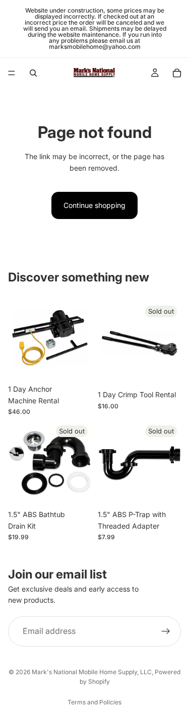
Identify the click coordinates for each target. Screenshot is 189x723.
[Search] (33, 73)
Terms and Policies (94, 702)
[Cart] (177, 73)
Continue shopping (94, 205)
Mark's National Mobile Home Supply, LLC (92, 672)
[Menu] (11, 73)
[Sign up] (165, 631)
